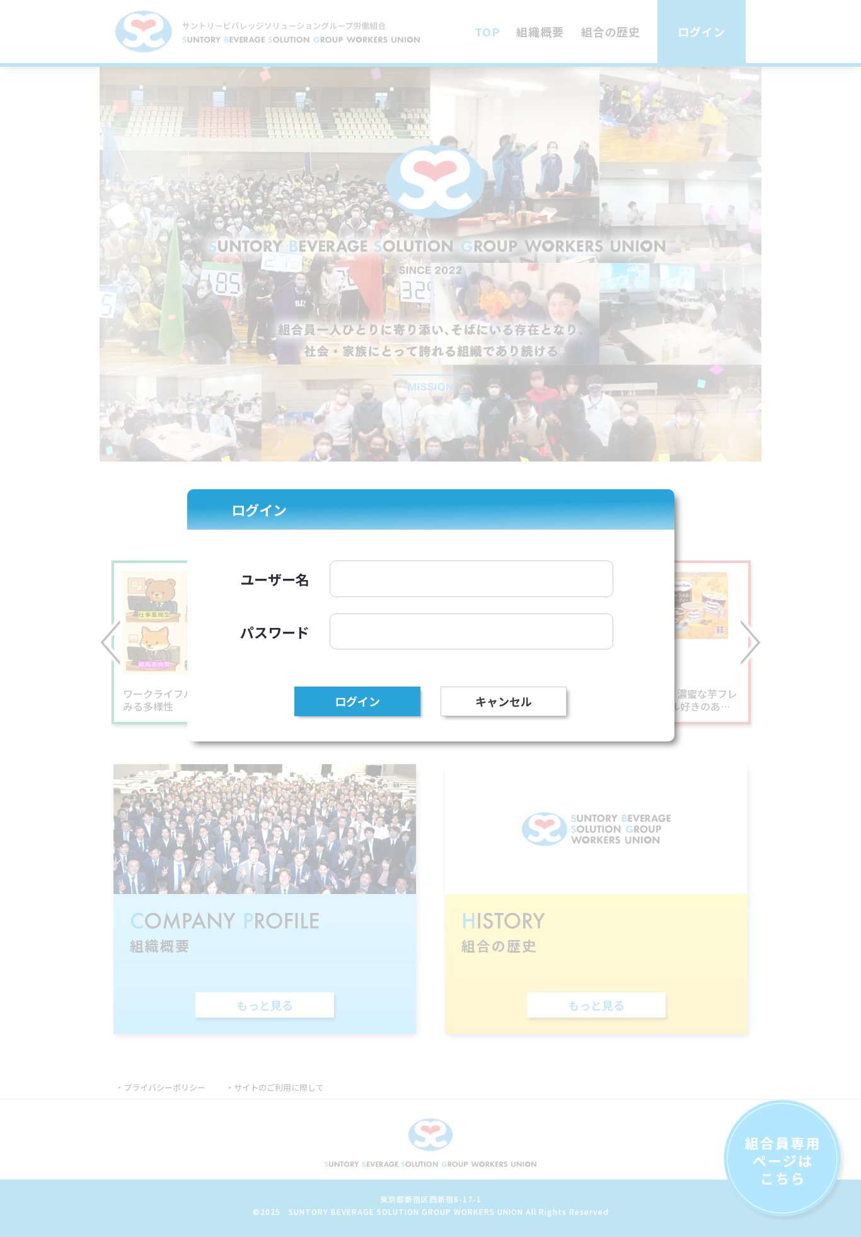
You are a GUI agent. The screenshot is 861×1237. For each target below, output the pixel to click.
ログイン (357, 701)
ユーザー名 (274, 579)
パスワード (274, 632)
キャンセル (503, 701)
